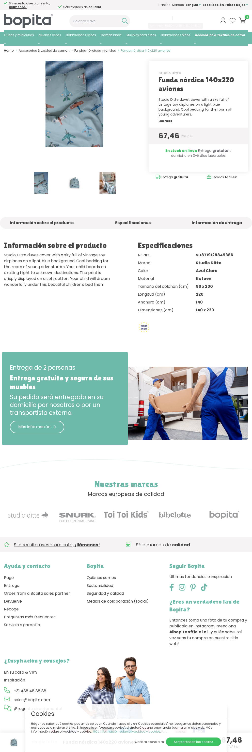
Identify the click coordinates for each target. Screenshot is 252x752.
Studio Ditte (169, 73)
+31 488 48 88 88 (158, 18)
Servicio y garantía (22, 625)
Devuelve (13, 601)
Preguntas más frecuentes (30, 617)
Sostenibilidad (100, 585)
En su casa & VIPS (20, 672)
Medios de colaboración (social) (118, 601)
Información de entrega (217, 223)
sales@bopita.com (188, 18)
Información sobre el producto (42, 223)
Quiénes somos (101, 577)
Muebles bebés (50, 35)
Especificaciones (133, 223)
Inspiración (14, 680)
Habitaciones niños (175, 35)
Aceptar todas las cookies (193, 742)
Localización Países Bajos (224, 5)
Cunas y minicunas (19, 35)
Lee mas (165, 121)
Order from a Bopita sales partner (37, 593)
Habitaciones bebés (81, 35)
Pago (9, 577)
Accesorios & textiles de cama (220, 35)
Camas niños (111, 35)
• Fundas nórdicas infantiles (94, 50)
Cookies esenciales (149, 742)
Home (9, 50)
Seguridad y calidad (105, 593)
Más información (34, 427)
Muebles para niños (141, 35)
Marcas (178, 5)
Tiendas (164, 5)
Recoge (11, 609)
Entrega (11, 585)
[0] (242, 20)
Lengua (192, 5)
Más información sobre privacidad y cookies (126, 731)
